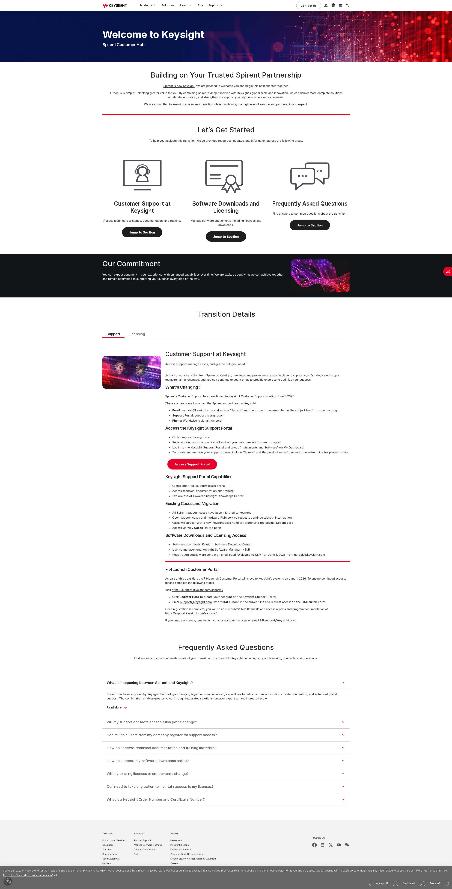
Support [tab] (113, 334)
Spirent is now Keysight (178, 86)
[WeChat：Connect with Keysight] (347, 844)
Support (139, 833)
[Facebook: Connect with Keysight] (314, 844)
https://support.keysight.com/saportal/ (197, 590)
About (174, 833)
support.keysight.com (209, 415)
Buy (200, 5)
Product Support (142, 840)
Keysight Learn (110, 854)
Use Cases (108, 845)
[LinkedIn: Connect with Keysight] (322, 844)
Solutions (168, 5)
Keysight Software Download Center (227, 544)
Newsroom (176, 840)
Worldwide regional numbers (202, 420)
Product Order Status (145, 849)
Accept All (382, 883)
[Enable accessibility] (8, 881)
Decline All (409, 883)
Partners (106, 863)
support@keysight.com (196, 602)
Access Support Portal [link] (192, 464)
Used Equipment (110, 858)
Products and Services (114, 840)
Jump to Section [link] (142, 232)
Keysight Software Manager (221, 549)
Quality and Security (180, 849)
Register (177, 442)
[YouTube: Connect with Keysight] (338, 844)
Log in (176, 447)
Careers (174, 863)
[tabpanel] (226, 487)
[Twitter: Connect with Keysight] (330, 844)
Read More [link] (114, 707)
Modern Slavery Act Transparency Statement (193, 858)
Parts (136, 854)
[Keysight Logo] (116, 5)
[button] (326, 6)
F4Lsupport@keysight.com (278, 620)
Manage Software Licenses (148, 845)
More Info (436, 883)
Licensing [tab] (137, 334)
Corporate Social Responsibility (186, 854)
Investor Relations (179, 845)
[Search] (347, 6)
